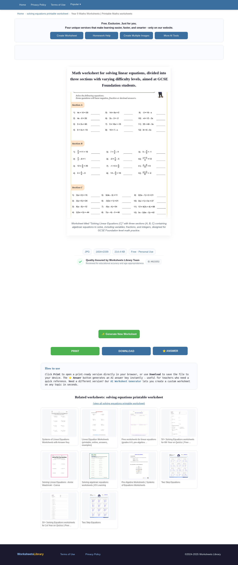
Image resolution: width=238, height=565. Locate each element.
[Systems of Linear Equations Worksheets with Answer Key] (59, 423)
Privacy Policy (38, 4)
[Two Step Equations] (178, 466)
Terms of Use (58, 4)
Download (126, 351)
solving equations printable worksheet (47, 13)
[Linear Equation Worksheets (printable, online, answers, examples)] (99, 423)
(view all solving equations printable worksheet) (119, 403)
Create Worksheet (67, 35)
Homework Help (101, 35)
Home (22, 4)
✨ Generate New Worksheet (119, 333)
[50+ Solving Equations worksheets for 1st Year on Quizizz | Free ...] (59, 506)
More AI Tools (171, 35)
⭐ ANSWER (170, 350)
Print (75, 351)
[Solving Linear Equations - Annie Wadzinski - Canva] (59, 466)
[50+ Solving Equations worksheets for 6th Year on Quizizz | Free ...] (178, 423)
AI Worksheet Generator (125, 381)
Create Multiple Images (136, 35)
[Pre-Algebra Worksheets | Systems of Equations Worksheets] (139, 466)
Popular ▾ (75, 4)
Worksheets (30, 554)
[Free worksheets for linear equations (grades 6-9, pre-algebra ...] (139, 423)
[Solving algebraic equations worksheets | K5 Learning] (99, 466)
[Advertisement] (119, 298)
